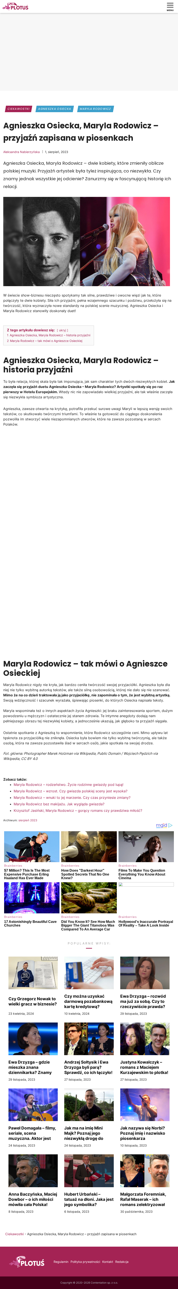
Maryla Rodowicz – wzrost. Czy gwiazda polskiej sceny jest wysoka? (70, 791)
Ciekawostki (18, 109)
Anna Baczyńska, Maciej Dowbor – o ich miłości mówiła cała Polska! (32, 1199)
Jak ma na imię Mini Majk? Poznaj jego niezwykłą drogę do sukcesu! (83, 1133)
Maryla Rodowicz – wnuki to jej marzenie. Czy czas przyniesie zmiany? (72, 797)
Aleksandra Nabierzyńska (21, 152)
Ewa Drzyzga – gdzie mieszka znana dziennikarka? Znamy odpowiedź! (30, 1067)
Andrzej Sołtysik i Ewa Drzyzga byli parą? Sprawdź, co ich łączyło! (88, 1067)
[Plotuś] (15, 6)
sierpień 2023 (27, 820)
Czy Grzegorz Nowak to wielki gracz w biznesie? (32, 1001)
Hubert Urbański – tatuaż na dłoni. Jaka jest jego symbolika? (89, 1199)
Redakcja (122, 1261)
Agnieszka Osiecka (55, 109)
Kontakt (107, 1261)
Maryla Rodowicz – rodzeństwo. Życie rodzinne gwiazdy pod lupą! (68, 784)
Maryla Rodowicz (96, 109)
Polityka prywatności (85, 1261)
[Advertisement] (89, 55)
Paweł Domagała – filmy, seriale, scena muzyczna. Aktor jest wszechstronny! (32, 1133)
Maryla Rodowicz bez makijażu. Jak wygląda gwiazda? (59, 804)
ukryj (62, 330)
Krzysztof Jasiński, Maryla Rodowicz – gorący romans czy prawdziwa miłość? (78, 810)
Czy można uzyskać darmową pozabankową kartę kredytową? (88, 1001)
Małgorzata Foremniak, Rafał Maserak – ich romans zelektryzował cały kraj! (143, 1199)
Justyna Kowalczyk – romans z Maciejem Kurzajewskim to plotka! (144, 1067)
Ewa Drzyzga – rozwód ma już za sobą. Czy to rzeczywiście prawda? (143, 1001)
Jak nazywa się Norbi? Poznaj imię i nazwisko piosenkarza (142, 1133)
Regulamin (61, 1261)
